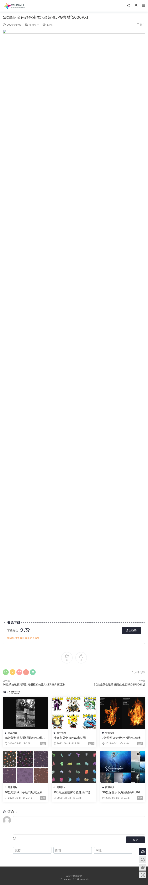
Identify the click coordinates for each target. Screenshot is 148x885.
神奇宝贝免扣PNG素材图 (70, 738)
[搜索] (128, 5)
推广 (142, 24)
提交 (135, 839)
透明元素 (61, 732)
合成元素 (12, 732)
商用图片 (34, 24)
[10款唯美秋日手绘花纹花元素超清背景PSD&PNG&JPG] (25, 767)
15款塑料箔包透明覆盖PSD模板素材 (25, 738)
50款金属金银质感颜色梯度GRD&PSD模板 (119, 684)
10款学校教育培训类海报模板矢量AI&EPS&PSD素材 (34, 684)
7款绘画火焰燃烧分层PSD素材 (122, 738)
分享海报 (139, 672)
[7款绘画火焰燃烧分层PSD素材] (122, 713)
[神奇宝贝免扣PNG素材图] (74, 713)
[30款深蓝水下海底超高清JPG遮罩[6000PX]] (122, 767)
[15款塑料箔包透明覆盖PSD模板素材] (25, 713)
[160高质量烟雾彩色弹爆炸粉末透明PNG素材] (74, 767)
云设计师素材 (14, 6)
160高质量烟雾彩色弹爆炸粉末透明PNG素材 (73, 792)
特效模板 (109, 732)
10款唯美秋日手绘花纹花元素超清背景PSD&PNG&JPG (25, 792)
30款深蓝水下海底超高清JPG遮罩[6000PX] (121, 792)
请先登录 (131, 630)
